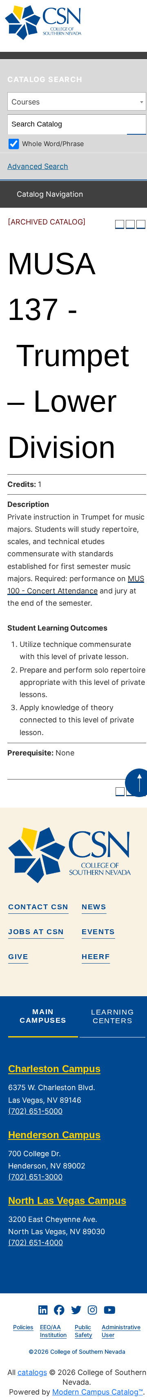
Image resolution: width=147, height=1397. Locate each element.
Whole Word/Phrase (53, 144)
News (94, 907)
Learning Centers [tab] (112, 1016)
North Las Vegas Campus (67, 1200)
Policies (23, 1327)
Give (18, 957)
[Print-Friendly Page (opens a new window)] (130, 224)
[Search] (136, 124)
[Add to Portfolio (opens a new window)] (119, 224)
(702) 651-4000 (35, 1242)
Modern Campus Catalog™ (97, 1392)
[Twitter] (76, 1310)
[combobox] (76, 101)
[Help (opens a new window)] (140, 224)
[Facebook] (59, 1310)
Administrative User (121, 1331)
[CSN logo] (76, 855)
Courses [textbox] (25, 102)
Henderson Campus (54, 1134)
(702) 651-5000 (35, 1111)
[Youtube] (110, 1310)
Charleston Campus (54, 1069)
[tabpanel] (76, 1162)
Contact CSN (38, 907)
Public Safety (83, 1331)
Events (98, 932)
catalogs (32, 1372)
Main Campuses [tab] (43, 1016)
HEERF (96, 957)
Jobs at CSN (36, 932)
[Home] (46, 22)
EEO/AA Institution (53, 1331)
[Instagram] (92, 1310)
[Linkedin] (42, 1310)
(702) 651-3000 (35, 1177)
